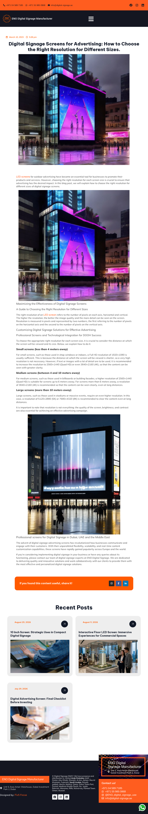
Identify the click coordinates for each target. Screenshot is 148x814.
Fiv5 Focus (21, 795)
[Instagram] (137, 5)
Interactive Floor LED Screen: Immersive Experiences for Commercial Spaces (105, 634)
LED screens (23, 176)
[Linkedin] (142, 5)
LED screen (50, 314)
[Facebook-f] (118, 583)
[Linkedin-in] (125, 583)
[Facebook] (131, 5)
